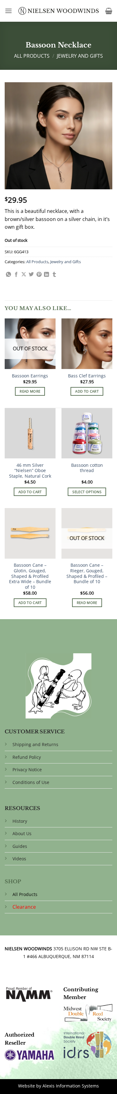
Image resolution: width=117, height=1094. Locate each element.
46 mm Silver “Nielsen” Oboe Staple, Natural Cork (30, 470)
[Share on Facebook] (16, 274)
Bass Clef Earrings (87, 376)
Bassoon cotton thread (87, 467)
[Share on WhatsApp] (8, 274)
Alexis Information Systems (70, 1086)
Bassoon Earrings (30, 376)
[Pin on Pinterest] (39, 274)
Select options (86, 491)
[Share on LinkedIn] (46, 274)
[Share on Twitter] (31, 274)
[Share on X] (23, 274)
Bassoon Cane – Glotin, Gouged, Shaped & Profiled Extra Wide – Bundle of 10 (30, 576)
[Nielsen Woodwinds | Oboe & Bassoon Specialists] (58, 11)
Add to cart (87, 391)
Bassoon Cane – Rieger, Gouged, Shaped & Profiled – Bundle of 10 (86, 573)
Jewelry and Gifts (80, 55)
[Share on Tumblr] (54, 274)
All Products (32, 55)
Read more (30, 391)
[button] (8, 10)
